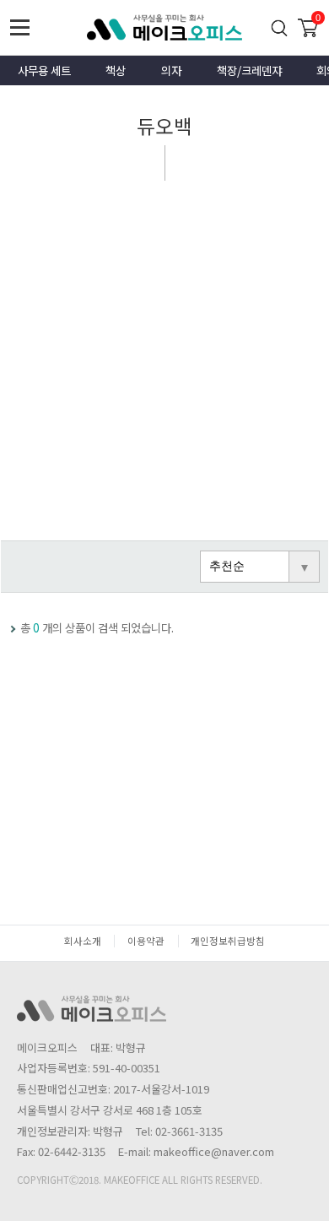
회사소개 (82, 940)
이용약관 (145, 940)
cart (308, 26)
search (279, 28)
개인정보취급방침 (228, 940)
